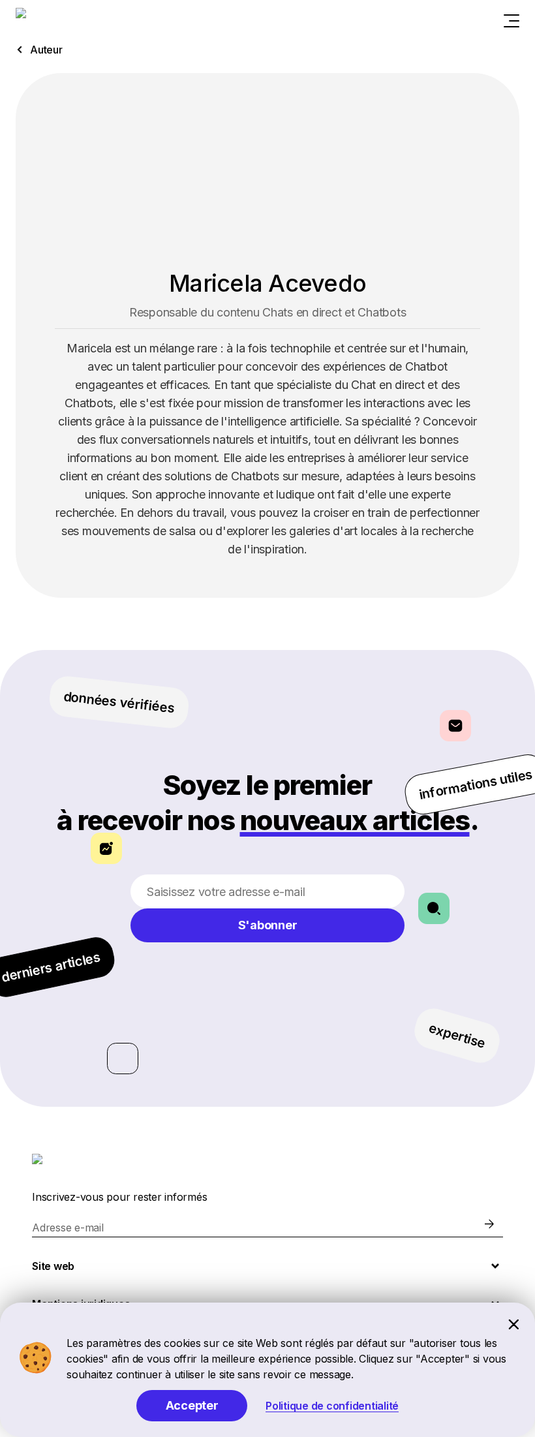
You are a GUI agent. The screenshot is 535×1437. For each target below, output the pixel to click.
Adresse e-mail (68, 1227)
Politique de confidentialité (332, 1405)
